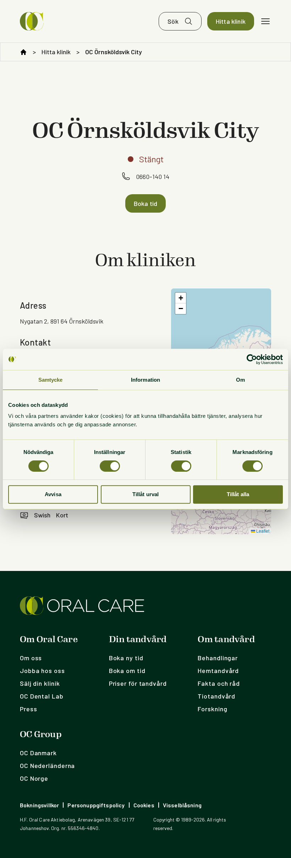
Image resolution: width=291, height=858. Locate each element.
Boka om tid (127, 670)
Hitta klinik (231, 21)
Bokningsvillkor (39, 805)
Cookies (143, 805)
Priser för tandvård (138, 683)
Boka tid (145, 203)
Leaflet (262, 531)
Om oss (31, 658)
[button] (180, 298)
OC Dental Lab (42, 696)
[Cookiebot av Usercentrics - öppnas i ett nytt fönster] (252, 359)
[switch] (110, 466)
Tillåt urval (145, 494)
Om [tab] (240, 380)
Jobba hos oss (42, 670)
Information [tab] (145, 380)
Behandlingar (218, 658)
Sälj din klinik (40, 683)
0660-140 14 (152, 176)
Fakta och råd (219, 683)
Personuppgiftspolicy (96, 805)
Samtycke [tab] (50, 380)
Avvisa (53, 494)
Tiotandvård (216, 696)
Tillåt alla (238, 494)
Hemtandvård (218, 670)
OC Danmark (38, 753)
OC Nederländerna (47, 765)
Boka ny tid (126, 658)
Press (28, 709)
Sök (173, 21)
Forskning (212, 709)
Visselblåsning (182, 805)
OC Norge (34, 778)
